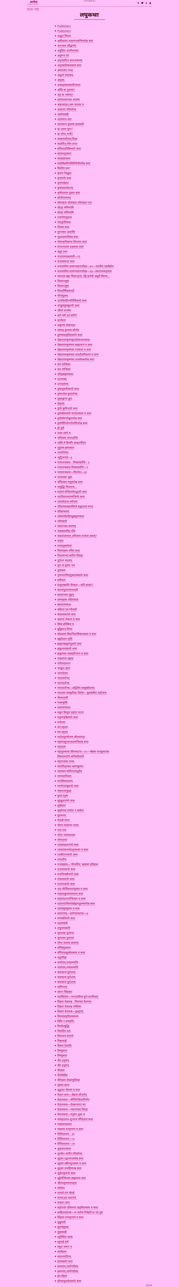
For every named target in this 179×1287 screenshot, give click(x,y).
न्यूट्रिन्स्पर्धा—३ (64, 458)
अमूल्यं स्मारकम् (65, 75)
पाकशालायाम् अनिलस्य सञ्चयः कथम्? (77, 536)
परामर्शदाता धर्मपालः (67, 502)
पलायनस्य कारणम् (66, 526)
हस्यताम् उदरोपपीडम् (67, 1266)
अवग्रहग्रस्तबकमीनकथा (68, 85)
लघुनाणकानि (63, 928)
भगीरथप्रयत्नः (64, 663)
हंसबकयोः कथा (65, 1261)
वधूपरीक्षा (62, 958)
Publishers (64, 26)
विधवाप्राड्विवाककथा (67, 1016)
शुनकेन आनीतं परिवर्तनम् (69, 1154)
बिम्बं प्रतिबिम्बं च (65, 624)
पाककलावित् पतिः (66, 531)
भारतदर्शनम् (63, 678)
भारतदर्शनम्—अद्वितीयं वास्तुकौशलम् (76, 688)
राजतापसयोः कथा (66, 869)
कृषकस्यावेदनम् (65, 188)
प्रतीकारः (61, 580)
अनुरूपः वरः (63, 56)
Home (30, 9)
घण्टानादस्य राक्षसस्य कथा (70, 247)
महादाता (61, 747)
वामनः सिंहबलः (64, 992)
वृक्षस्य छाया (63, 1085)
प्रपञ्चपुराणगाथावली (67, 590)
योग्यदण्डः (62, 840)
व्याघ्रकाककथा (64, 1124)
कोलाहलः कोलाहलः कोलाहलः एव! (74, 203)
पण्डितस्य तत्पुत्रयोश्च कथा (70, 482)
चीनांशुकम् (62, 296)
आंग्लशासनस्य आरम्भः (68, 100)
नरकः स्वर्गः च (64, 433)
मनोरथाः (61, 722)
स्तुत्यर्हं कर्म (63, 1242)
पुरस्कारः (61, 570)
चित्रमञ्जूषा (63, 281)
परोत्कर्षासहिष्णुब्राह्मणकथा (70, 516)
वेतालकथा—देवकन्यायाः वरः (71, 1105)
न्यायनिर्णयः (63, 453)
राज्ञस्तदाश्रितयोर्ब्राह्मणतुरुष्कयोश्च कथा (76, 904)
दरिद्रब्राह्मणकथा (65, 374)
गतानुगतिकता (64, 222)
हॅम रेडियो (62, 1276)
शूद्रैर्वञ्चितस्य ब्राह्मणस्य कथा (71, 1178)
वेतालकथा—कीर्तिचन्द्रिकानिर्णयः (73, 1100)
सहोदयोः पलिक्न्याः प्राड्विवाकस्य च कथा (77, 1208)
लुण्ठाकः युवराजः (65, 933)
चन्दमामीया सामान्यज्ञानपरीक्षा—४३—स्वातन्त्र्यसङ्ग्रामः (84, 271)
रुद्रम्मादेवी (62, 923)
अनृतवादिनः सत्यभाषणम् (69, 60)
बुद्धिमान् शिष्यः (64, 629)
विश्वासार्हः (62, 1041)
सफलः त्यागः (63, 1203)
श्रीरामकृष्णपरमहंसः (67, 1183)
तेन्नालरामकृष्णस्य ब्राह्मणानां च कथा (74, 345)
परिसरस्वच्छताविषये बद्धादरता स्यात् (75, 507)
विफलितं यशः (64, 1031)
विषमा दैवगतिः (64, 1046)
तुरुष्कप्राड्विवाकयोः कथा (69, 335)
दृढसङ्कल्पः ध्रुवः (64, 399)
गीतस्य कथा (63, 227)
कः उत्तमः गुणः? (65, 129)
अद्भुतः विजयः (64, 36)
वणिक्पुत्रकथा (64, 948)
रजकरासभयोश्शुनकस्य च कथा (72, 850)
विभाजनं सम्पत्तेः (65, 1036)
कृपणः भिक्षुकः (64, 173)
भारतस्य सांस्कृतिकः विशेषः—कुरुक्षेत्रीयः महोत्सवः (82, 693)
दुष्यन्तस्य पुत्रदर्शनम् (67, 394)
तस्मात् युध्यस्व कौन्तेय (68, 330)
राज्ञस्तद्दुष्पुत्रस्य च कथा (68, 909)
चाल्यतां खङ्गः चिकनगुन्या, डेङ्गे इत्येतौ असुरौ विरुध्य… (83, 276)
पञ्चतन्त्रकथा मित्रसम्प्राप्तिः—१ (72, 467)
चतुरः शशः (62, 252)
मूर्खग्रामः (61, 806)
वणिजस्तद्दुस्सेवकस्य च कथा (71, 953)
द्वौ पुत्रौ (60, 428)
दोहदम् (60, 404)
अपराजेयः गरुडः (65, 70)
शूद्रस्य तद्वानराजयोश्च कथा (70, 1159)
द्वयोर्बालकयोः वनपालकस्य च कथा (74, 413)
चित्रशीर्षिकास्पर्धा (65, 291)
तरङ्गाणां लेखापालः (66, 325)
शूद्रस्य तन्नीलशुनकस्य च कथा (71, 1163)
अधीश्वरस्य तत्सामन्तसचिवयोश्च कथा (75, 41)
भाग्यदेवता (62, 673)
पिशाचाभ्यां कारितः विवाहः (70, 556)
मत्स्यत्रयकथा (63, 708)
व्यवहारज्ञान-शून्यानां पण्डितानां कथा (75, 1119)
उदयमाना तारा (64, 119)
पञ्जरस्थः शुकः (64, 477)
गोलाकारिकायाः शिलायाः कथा (72, 242)
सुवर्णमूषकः (63, 1227)
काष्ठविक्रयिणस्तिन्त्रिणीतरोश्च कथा (73, 163)
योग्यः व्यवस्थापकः (66, 835)
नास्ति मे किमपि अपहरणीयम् (71, 443)
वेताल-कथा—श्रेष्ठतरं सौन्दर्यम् (72, 1095)
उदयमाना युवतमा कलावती (70, 124)
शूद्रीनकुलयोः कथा (66, 1173)
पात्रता (60, 541)
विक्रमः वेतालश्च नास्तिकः (69, 1007)
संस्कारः (61, 1188)
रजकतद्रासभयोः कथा (68, 845)
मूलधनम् (61, 815)
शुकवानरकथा (64, 1149)
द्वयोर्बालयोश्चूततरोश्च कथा (69, 418)
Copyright (149, 1285)
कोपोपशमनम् (64, 198)
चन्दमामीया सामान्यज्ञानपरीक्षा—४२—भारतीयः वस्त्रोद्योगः (85, 266)
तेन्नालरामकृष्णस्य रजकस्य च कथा (74, 350)
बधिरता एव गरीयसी (67, 609)
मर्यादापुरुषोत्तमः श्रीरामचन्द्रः (71, 737)
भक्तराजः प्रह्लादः (65, 659)
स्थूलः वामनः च (64, 1247)
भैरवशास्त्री (62, 698)
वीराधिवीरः (62, 1075)
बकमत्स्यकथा (64, 605)
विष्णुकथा (62, 1051)
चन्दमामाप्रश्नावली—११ (68, 257)
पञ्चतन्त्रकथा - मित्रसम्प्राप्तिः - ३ (73, 462)
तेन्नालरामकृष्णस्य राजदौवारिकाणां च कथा (78, 355)
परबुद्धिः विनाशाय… (67, 487)
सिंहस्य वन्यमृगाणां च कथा (70, 1217)
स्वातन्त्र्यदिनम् (64, 1257)
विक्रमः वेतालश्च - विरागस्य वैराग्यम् (74, 1002)
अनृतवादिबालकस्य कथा (69, 65)
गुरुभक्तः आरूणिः (66, 232)
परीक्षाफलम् (63, 511)
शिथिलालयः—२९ (66, 1144)
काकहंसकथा (63, 159)
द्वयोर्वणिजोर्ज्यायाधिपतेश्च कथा (72, 423)
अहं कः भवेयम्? (65, 95)
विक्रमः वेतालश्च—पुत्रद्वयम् (70, 1011)
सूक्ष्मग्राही (62, 1232)
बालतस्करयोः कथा (66, 614)
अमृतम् (60, 80)
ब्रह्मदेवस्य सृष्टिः (65, 639)
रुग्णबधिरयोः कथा (66, 918)
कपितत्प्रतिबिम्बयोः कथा (69, 149)
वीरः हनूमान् (63, 1060)
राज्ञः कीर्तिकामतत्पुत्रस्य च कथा (72, 889)
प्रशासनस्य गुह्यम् (65, 595)
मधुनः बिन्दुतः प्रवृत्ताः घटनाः (70, 712)
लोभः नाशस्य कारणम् (67, 943)
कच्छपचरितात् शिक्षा (67, 139)
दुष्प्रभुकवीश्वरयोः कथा (68, 389)
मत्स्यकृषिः (62, 703)
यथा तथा (61, 830)
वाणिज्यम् (62, 987)
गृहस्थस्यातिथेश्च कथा (67, 237)
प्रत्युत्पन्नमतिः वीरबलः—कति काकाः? (75, 585)
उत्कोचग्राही (63, 114)
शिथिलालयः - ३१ (66, 1134)
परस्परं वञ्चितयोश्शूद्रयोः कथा (72, 492)
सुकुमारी (61, 1222)
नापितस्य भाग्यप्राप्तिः (67, 438)
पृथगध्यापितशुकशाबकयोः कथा (72, 575)
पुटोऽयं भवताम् (64, 560)
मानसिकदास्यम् (65, 781)
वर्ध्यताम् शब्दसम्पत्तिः (67, 962)
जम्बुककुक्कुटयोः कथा (68, 306)
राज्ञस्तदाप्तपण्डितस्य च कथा (71, 899)
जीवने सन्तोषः (64, 310)
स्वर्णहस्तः (62, 1252)
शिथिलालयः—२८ (66, 1139)
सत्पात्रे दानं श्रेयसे (66, 1193)
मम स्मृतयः (62, 727)
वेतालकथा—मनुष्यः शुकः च (71, 1114)
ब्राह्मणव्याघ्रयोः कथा (67, 649)
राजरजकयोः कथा (66, 884)
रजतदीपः (61, 860)
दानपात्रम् (62, 379)
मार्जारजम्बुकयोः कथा (68, 786)
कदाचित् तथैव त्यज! (67, 144)
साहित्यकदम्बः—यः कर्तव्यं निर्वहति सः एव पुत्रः (80, 1212)
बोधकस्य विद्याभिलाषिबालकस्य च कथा (76, 634)
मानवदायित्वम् (64, 776)
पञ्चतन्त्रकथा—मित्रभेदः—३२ (72, 472)
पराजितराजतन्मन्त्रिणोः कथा (71, 497)
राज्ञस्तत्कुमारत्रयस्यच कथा (70, 894)
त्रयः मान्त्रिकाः (64, 364)
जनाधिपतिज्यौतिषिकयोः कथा (72, 301)
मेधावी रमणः (63, 820)
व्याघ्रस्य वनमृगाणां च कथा (70, 1129)
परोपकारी (62, 521)
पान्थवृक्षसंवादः (64, 546)
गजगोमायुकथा (64, 217)
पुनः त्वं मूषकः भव (66, 565)
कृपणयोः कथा (64, 178)
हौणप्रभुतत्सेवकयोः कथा (69, 1281)
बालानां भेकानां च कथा (68, 619)
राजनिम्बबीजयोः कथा (68, 874)
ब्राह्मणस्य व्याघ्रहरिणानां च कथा (72, 654)
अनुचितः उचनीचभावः (67, 51)
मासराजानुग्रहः (64, 791)
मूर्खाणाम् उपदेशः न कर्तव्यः (70, 810)
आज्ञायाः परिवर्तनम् (66, 109)
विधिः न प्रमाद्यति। (66, 1021)
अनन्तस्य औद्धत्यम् (66, 46)
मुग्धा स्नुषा (62, 796)
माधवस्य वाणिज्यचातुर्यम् (69, 771)
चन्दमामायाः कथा (66, 261)
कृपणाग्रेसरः (63, 183)
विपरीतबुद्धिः (63, 1026)
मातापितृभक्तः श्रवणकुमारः (70, 766)
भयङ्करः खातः (63, 668)
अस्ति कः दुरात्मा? (66, 90)
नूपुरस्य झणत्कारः (65, 448)
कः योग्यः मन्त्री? (65, 134)
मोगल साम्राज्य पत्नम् (67, 825)
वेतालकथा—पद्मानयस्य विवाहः (72, 1110)
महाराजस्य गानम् (65, 761)
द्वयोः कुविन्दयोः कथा (67, 409)
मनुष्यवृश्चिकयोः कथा (67, 717)
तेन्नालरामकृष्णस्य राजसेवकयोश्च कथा (75, 359)
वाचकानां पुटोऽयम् (66, 972)
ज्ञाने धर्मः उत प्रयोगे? (67, 315)
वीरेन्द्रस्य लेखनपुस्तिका (68, 1080)
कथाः (37, 9)
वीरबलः (61, 1070)
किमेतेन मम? (63, 168)
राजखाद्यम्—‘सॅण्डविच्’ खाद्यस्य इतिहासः (77, 864)
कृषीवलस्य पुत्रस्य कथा (68, 193)
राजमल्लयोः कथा (65, 879)
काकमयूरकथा (64, 154)
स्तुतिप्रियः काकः (65, 1237)
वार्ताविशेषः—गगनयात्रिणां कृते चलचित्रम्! (78, 997)
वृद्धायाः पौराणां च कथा (68, 1090)
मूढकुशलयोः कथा (66, 801)
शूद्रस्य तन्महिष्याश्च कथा (69, 1168)
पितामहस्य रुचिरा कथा (68, 551)
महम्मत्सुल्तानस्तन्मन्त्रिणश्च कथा (72, 742)
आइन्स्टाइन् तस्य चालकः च (70, 105)
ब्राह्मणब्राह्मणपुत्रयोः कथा (69, 644)
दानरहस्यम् (62, 384)
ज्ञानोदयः (61, 320)
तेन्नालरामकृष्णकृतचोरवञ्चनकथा (73, 340)
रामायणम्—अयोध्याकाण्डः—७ (72, 913)
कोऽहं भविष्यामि (65, 208)
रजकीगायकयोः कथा (67, 855)
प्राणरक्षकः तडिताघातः (67, 600)
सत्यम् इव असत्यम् (66, 1198)
